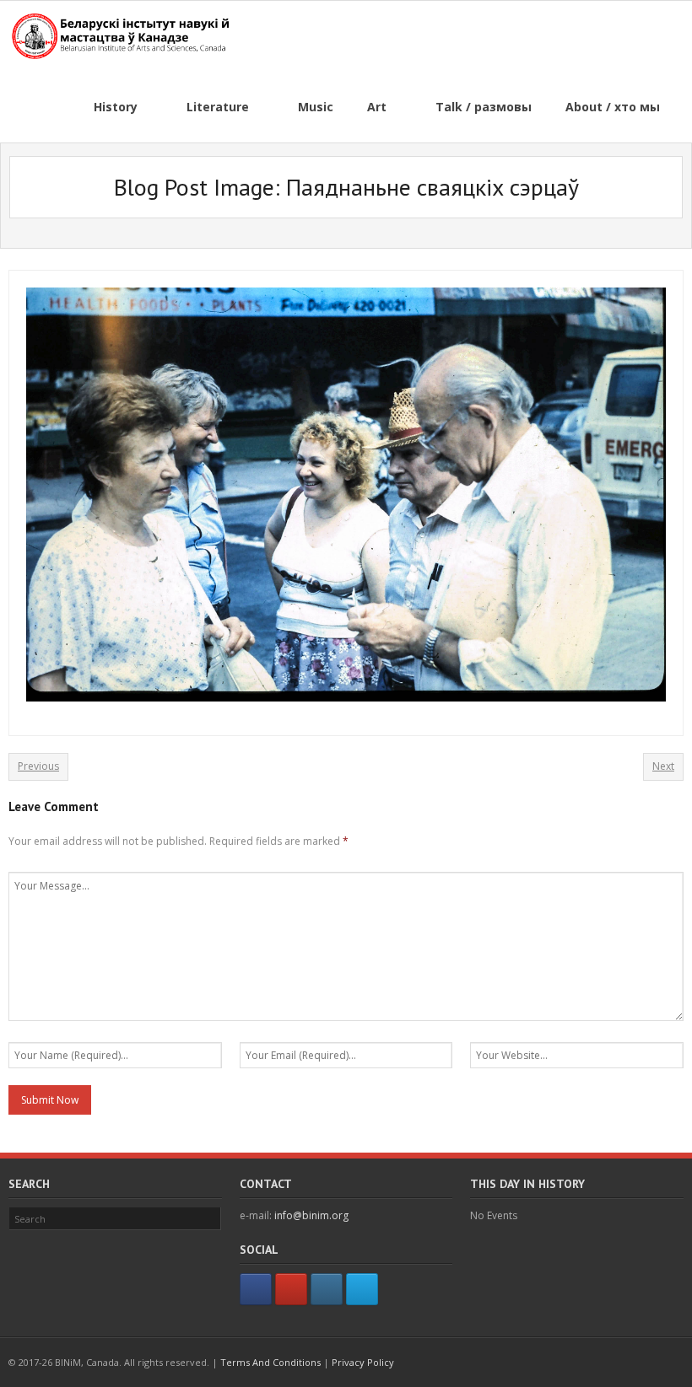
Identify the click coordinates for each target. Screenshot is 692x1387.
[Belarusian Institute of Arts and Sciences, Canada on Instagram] (327, 1289)
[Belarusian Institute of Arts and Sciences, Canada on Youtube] (291, 1289)
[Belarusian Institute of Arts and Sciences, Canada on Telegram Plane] (362, 1289)
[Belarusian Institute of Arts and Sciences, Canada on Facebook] (256, 1289)
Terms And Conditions (270, 1362)
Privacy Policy (363, 1362)
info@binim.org (311, 1215)
